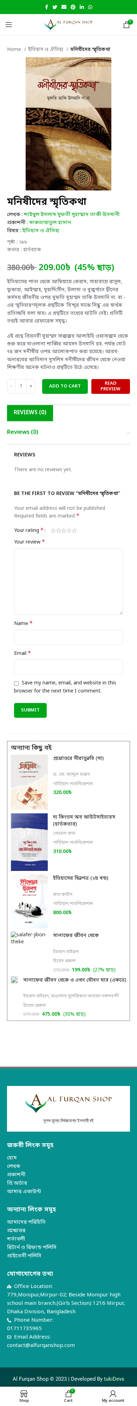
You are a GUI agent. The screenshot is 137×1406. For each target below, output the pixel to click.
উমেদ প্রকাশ (64, 961)
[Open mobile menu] (9, 25)
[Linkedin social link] (82, 7)
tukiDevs (114, 1379)
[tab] (30, 413)
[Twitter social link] (54, 7)
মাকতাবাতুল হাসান (50, 222)
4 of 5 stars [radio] (69, 530)
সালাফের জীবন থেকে (76, 935)
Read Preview (110, 386)
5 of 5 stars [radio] (74, 530)
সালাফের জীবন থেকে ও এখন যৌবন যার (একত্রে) (74, 980)
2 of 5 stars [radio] (58, 530)
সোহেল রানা (64, 834)
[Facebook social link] (46, 7)
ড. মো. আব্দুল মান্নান (71, 774)
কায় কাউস (62, 895)
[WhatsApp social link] (90, 7)
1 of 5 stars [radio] (53, 530)
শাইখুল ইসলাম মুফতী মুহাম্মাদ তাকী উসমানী (71, 214)
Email (22, 653)
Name (23, 623)
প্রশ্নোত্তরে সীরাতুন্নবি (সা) (78, 758)
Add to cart (65, 386)
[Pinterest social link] (73, 7)
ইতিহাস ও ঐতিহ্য (46, 49)
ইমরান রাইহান (66, 952)
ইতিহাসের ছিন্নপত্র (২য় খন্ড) (80, 878)
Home (14, 49)
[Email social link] (63, 7)
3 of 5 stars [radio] (63, 530)
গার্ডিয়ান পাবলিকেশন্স (73, 784)
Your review (29, 542)
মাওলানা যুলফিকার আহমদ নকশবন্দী (85, 996)
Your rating (29, 530)
